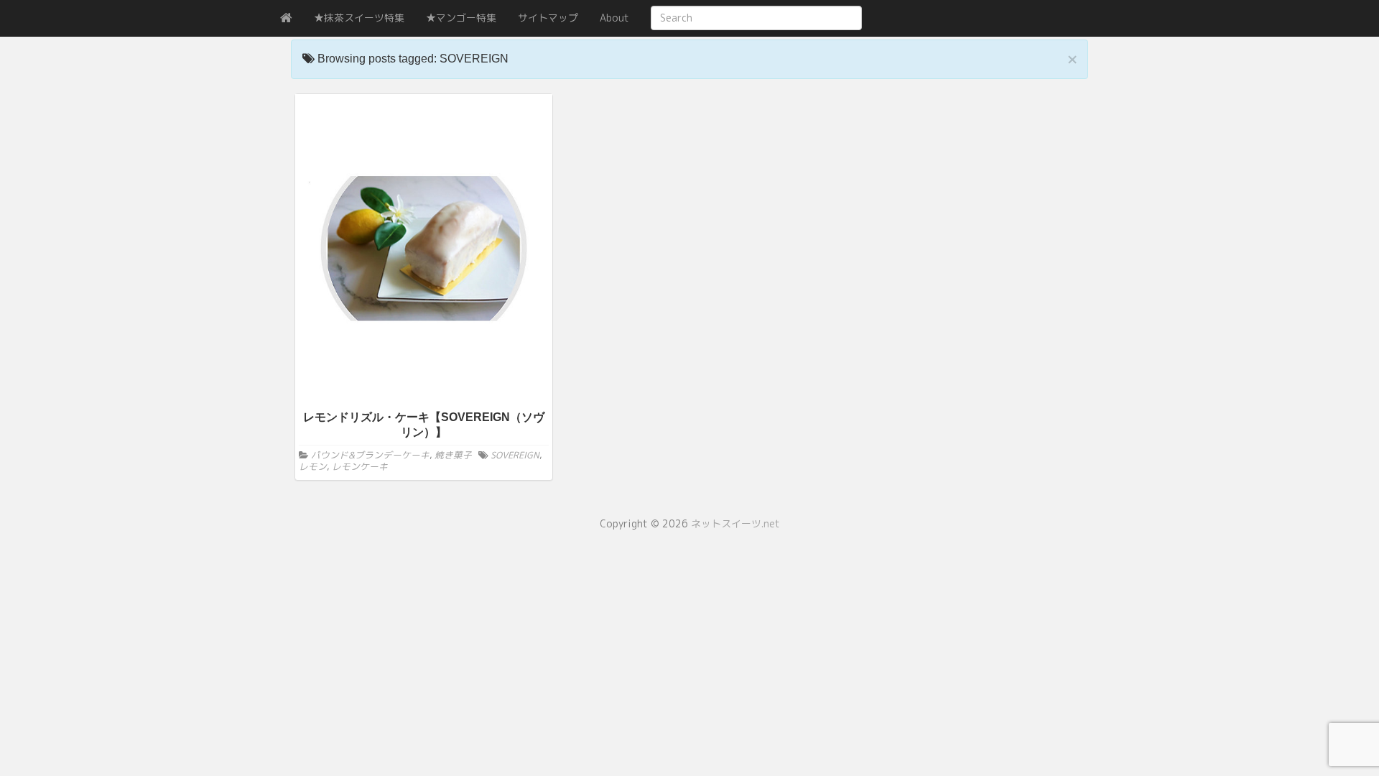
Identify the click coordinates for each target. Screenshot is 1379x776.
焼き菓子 (453, 454)
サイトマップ (548, 17)
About (614, 17)
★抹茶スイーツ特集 (359, 17)
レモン (313, 466)
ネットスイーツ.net (735, 523)
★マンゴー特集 (461, 17)
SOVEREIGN (515, 454)
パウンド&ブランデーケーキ (370, 454)
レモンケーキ (360, 466)
